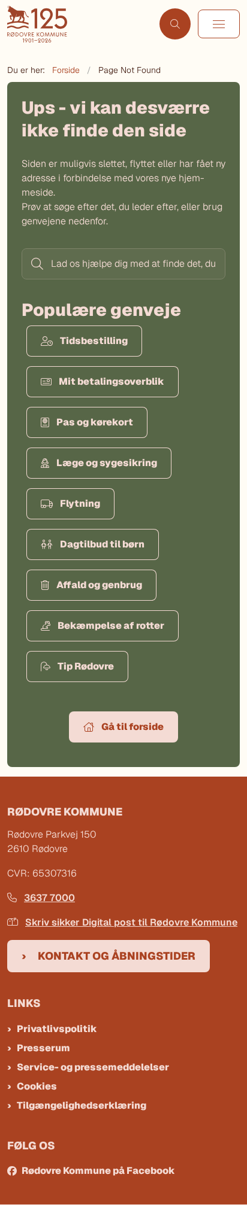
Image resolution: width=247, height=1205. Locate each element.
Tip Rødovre (86, 666)
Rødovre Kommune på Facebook (98, 1170)
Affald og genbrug (99, 585)
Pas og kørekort (94, 422)
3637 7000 (49, 897)
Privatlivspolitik (57, 1029)
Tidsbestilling (94, 340)
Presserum (43, 1048)
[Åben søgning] (175, 23)
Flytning (80, 503)
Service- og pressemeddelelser (93, 1067)
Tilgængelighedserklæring (81, 1105)
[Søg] (36, 263)
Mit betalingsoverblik (111, 381)
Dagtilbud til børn (102, 544)
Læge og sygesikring (106, 463)
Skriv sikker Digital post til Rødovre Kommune (131, 922)
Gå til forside (132, 726)
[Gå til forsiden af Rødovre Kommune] (79, 24)
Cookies (37, 1086)
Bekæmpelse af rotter (111, 625)
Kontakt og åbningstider (116, 956)
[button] (219, 24)
